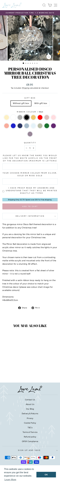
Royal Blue (13, 126)
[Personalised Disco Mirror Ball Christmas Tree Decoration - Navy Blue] (18, 370)
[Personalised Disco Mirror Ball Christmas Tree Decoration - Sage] (10, 373)
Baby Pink (53, 117)
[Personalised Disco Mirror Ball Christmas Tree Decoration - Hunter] (13, 373)
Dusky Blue (26, 126)
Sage (40, 126)
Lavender (30, 134)
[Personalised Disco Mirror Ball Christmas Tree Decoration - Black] (14, 367)
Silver (20, 117)
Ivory (6, 117)
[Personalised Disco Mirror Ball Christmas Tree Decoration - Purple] (16, 373)
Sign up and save (29, 450)
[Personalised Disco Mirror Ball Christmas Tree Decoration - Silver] (11, 367)
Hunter (47, 126)
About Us (30, 404)
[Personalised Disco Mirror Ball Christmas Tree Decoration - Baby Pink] (8, 370)
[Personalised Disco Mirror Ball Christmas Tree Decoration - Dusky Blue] (21, 370)
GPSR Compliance (30, 441)
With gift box (40, 103)
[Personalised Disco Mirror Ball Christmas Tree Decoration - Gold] (18, 367)
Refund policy (30, 437)
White (13, 117)
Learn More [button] (10, 479)
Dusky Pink (47, 117)
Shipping (25, 88)
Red (40, 117)
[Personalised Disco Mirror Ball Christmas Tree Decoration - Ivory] (5, 367)
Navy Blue (20, 126)
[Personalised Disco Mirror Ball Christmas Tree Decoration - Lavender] (19, 373)
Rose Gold (6, 126)
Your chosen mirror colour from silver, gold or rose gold (30, 174)
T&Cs (30, 427)
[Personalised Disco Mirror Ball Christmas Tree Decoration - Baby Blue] (6, 373)
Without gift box (21, 103)
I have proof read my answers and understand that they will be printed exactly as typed (31, 190)
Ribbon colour (30, 112)
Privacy (30, 418)
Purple (53, 126)
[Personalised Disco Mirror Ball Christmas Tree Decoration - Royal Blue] (14, 370)
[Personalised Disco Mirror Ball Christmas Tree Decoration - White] (8, 367)
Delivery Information (30, 216)
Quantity (30, 143)
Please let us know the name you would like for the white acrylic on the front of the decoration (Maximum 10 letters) (30, 158)
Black (26, 117)
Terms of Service (30, 432)
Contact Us (30, 400)
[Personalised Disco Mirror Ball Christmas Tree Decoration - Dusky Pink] (5, 370)
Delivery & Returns (30, 413)
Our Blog (30, 409)
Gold (33, 117)
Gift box (29, 98)
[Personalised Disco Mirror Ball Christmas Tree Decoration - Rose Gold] (11, 370)
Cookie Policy (30, 423)
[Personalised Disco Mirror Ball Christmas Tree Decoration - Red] (21, 367)
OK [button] (46, 475)
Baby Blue (33, 126)
